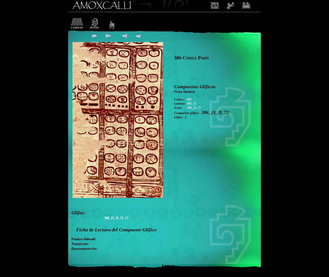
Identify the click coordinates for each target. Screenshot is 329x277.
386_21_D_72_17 (116, 218)
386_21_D (194, 107)
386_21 (191, 103)
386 (188, 99)
